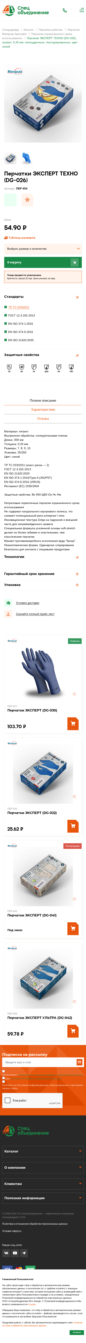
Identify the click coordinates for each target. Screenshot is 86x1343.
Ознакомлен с (42, 1075)
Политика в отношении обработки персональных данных (35, 1223)
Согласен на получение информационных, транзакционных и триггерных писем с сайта (42, 1087)
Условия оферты (11, 1231)
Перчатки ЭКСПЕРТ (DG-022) (32, 813)
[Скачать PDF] (10, 200)
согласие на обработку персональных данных (36, 1078)
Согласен (77, 1332)
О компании (14, 1168)
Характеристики (43, 409)
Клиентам (13, 1184)
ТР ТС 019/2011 (18, 307)
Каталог (11, 1151)
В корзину (14, 262)
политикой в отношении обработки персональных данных (50, 1075)
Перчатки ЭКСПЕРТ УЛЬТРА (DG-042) (39, 1018)
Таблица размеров (22, 237)
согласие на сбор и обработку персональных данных (42, 1324)
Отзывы (43, 418)
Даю (33, 1078)
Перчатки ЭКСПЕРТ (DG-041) (32, 915)
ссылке (32, 1304)
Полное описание (43, 400)
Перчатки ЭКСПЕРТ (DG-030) (32, 710)
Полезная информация (24, 1198)
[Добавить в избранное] (27, 200)
